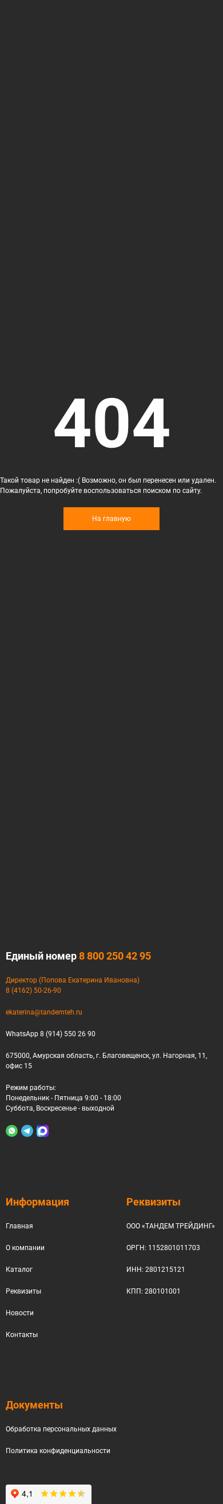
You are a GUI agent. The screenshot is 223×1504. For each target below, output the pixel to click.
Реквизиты (23, 1291)
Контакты (22, 1335)
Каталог (19, 1270)
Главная (19, 1226)
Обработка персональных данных (61, 1429)
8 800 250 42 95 (115, 956)
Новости (20, 1313)
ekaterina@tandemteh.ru (44, 1012)
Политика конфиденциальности (58, 1451)
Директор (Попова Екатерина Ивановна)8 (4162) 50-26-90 (73, 985)
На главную (111, 519)
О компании (25, 1248)
